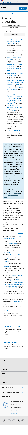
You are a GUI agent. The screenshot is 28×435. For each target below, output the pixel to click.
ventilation (7, 266)
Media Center (5, 378)
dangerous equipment (14, 254)
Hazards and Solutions (12, 326)
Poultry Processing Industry (13, 130)
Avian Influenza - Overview (13, 193)
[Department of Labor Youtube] (18, 420)
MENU (22, 8)
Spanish (14, 63)
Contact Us (4, 382)
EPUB (14, 84)
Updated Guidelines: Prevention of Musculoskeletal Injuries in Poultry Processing (15, 82)
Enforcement (5, 369)
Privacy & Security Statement (22, 423)
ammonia (6, 261)
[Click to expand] (14, 1)
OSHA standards (13, 286)
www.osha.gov (14, 413)
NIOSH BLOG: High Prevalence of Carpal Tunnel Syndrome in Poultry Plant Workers (15, 101)
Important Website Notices (12, 423)
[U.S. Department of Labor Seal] (6, 405)
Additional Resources (11, 342)
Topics (3, 373)
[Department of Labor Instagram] (13, 420)
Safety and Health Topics (8, 13)
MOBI (17, 84)
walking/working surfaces (16, 275)
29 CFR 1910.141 (16, 301)
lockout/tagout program (10, 243)
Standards (7, 311)
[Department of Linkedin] (22, 420)
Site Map (5, 423)
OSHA (4, 7)
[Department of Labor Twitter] (9, 420)
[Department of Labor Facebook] (4, 420)
